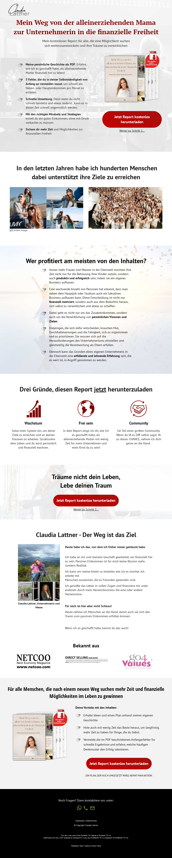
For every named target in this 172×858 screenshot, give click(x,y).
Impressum (80, 820)
